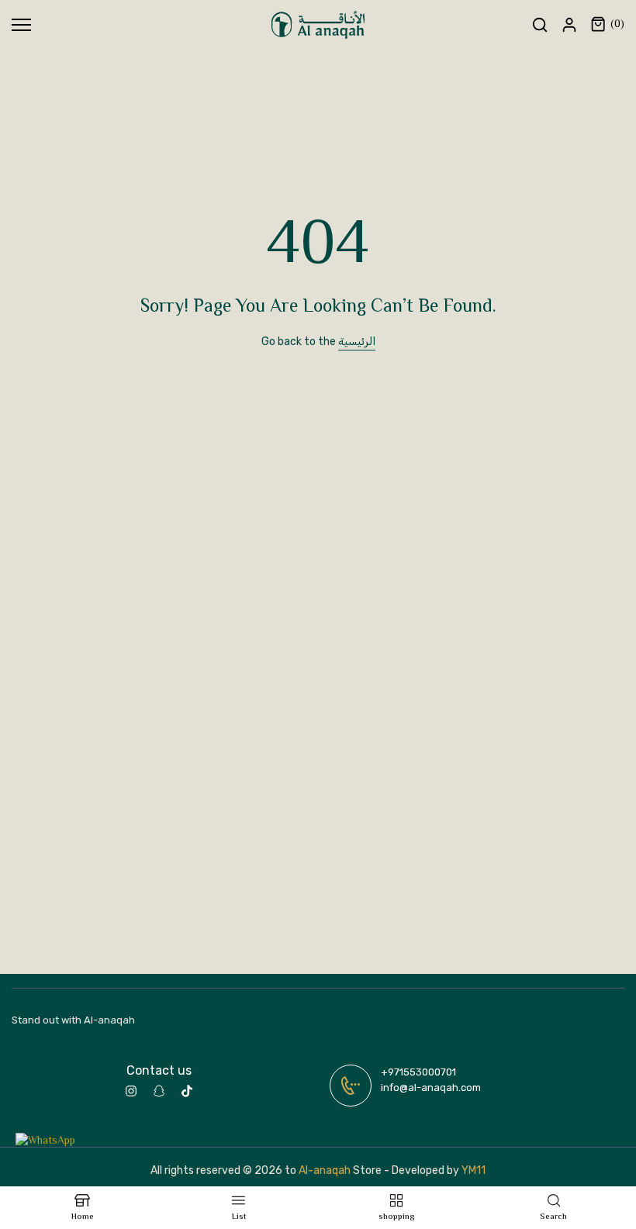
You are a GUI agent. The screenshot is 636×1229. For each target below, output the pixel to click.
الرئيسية (356, 341)
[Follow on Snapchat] (159, 1091)
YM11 (473, 1170)
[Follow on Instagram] (131, 1091)
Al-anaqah (325, 1170)
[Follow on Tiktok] (187, 1091)
